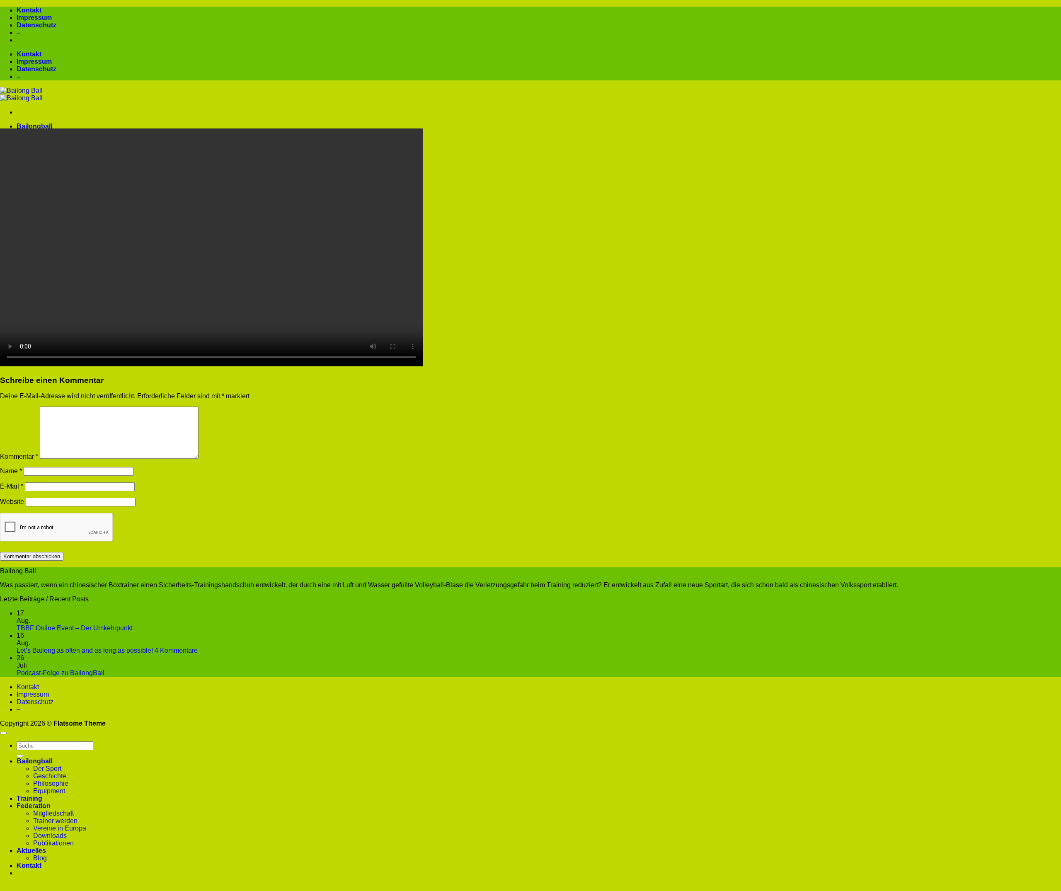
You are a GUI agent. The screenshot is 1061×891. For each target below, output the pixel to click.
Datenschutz (36, 25)
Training (29, 798)
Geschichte (49, 776)
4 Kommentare (176, 650)
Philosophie (50, 783)
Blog (40, 858)
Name (11, 471)
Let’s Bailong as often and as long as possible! (85, 650)
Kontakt (29, 10)
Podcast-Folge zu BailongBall (60, 672)
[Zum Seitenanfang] (3, 733)
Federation (34, 805)
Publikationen (53, 843)
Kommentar (19, 456)
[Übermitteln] (20, 756)
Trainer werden (55, 820)
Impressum (34, 17)
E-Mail (11, 486)
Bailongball (34, 126)
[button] (530, 887)
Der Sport (47, 768)
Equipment (49, 790)
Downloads (50, 835)
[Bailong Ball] (21, 94)
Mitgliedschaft (53, 813)
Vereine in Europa (59, 828)
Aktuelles (31, 850)
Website (12, 501)
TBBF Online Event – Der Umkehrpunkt (75, 628)
